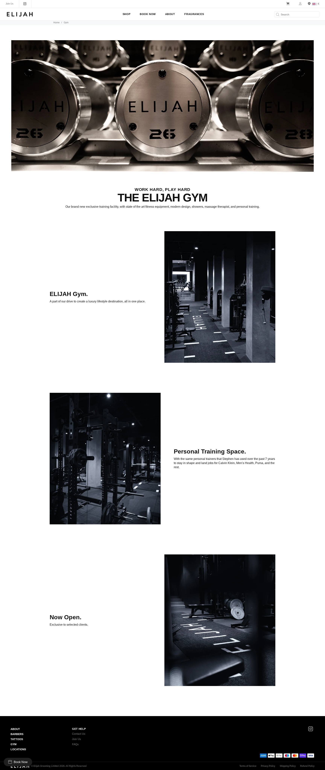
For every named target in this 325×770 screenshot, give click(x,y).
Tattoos (17, 739)
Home (56, 22)
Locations (18, 749)
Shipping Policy (288, 766)
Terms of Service (247, 766)
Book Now (21, 762)
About (15, 729)
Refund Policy (307, 766)
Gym (14, 744)
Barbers (17, 734)
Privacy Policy (268, 766)
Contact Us (78, 733)
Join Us (76, 738)
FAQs (75, 744)
